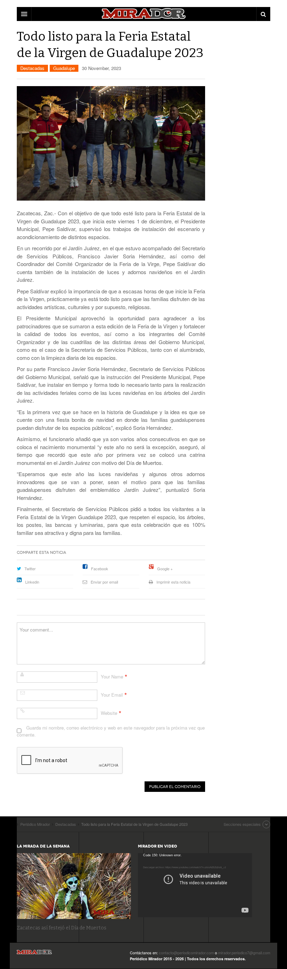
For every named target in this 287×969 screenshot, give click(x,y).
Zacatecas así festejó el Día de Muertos (61, 928)
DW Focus (143, 14)
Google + (165, 568)
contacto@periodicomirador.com (186, 952)
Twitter (30, 568)
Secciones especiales (242, 824)
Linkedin (32, 582)
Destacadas (32, 68)
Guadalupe (64, 68)
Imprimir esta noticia (173, 582)
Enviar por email (104, 582)
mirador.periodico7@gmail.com (244, 952)
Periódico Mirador (34, 954)
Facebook (99, 568)
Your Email (112, 694)
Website (109, 713)
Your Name (112, 676)
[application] (195, 885)
